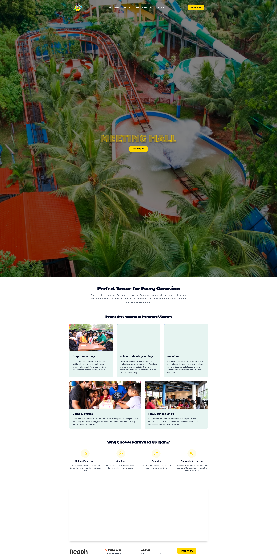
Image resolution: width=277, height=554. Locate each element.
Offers (136, 7)
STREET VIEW (186, 551)
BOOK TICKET (138, 149)
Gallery (127, 7)
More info (158, 7)
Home (108, 7)
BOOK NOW (196, 7)
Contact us (146, 7)
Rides (116, 7)
